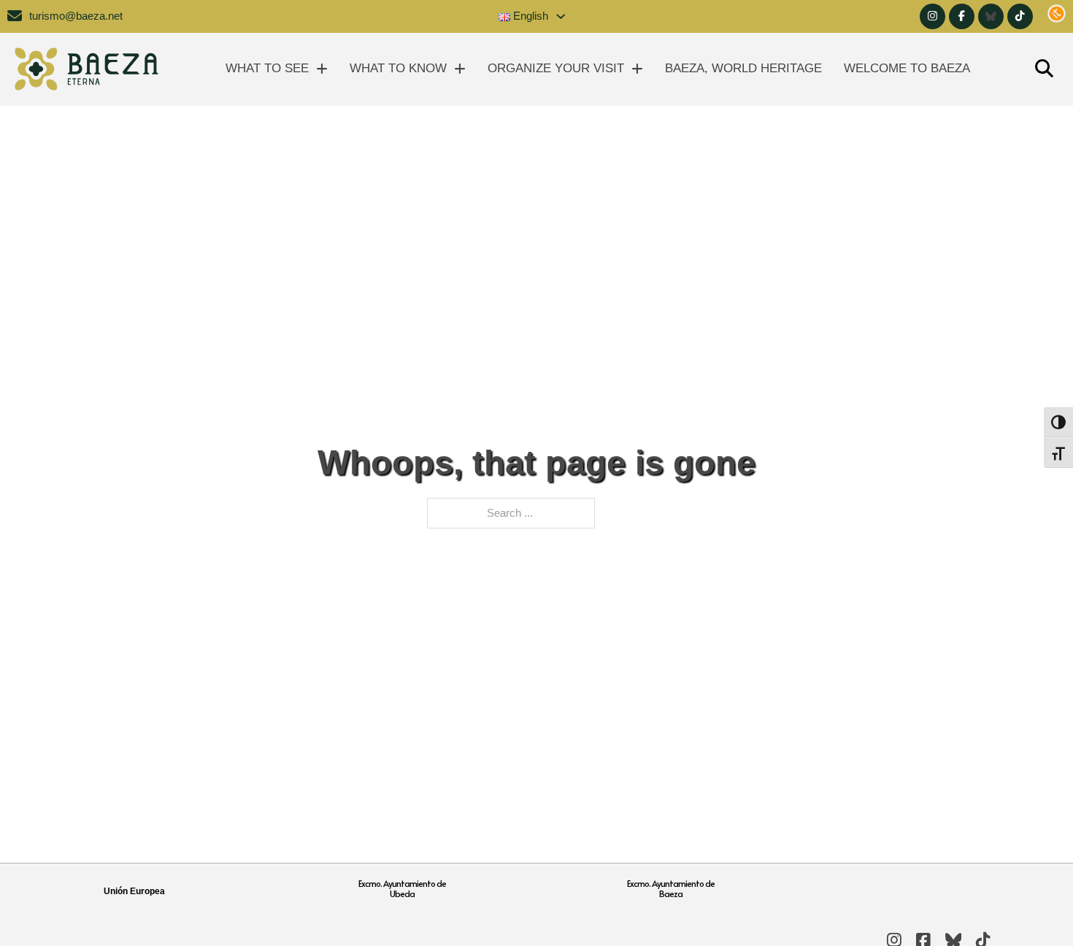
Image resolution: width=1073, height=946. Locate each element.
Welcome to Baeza (907, 68)
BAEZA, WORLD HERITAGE (743, 68)
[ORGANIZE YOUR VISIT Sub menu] (637, 69)
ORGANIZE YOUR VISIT (556, 68)
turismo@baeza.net (76, 16)
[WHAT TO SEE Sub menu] (322, 69)
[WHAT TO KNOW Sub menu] (460, 69)
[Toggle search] (1044, 69)
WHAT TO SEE (267, 68)
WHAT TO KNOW (398, 68)
